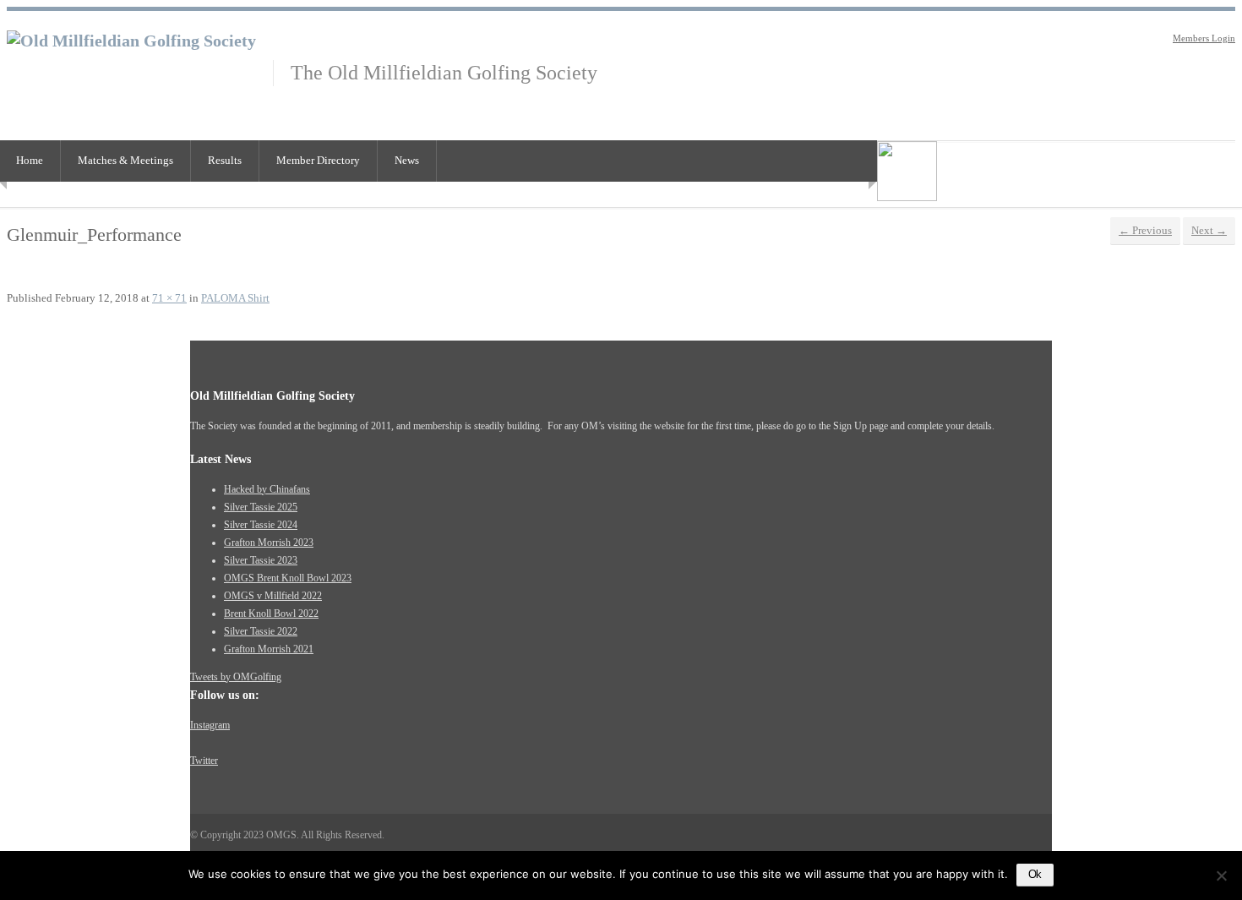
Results (225, 160)
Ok (1035, 874)
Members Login (1204, 38)
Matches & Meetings (125, 160)
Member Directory (318, 160)
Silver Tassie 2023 (260, 560)
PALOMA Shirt (235, 298)
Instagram (210, 725)
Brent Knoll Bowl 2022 (271, 613)
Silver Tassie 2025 (260, 507)
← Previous (1145, 230)
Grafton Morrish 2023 (268, 542)
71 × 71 (169, 298)
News (407, 160)
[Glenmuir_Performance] (907, 197)
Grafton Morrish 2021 (268, 649)
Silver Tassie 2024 (260, 525)
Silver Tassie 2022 (260, 631)
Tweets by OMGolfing (235, 677)
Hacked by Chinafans (267, 489)
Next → (1209, 230)
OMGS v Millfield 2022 (273, 596)
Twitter (204, 760)
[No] (1220, 875)
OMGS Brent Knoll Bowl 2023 (287, 578)
